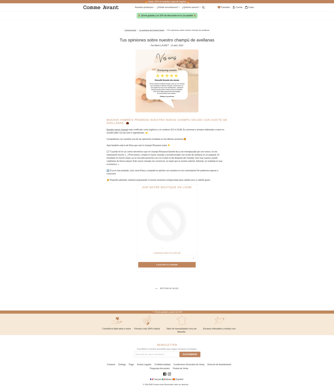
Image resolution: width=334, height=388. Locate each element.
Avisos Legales (144, 364)
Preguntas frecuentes (160, 368)
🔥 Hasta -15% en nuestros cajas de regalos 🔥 (167, 2)
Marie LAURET (161, 45)
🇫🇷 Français (155, 379)
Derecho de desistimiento (219, 364)
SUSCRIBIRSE (190, 354)
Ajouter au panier (167, 265)
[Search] (203, 7)
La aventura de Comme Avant (151, 30)
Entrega (122, 364)
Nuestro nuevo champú (117, 130)
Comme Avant (130, 30)
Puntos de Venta (180, 368)
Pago (131, 364)
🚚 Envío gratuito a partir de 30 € (167, 312)
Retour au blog (168, 288)
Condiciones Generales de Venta (188, 364)
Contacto (111, 364)
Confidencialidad (162, 364)
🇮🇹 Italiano (167, 379)
